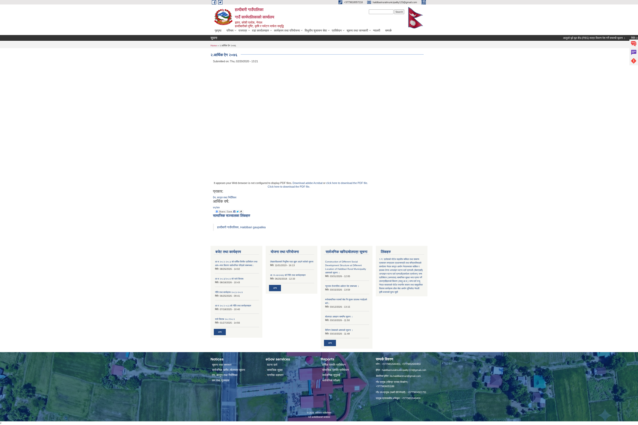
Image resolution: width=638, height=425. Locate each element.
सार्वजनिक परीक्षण (331, 380)
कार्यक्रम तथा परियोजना (287, 30)
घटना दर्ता (272, 364)
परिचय (229, 30)
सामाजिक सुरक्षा (275, 370)
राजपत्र (242, 30)
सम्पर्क (388, 30)
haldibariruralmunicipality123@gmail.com (404, 370)
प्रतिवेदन (337, 30)
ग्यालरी (376, 30)
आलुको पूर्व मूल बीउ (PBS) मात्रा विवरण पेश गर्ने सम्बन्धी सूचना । (576, 38)
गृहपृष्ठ (218, 30)
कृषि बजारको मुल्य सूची (388, 292)
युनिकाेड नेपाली (413, 288)
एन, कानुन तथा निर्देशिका (225, 375)
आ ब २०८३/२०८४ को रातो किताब (229, 278)
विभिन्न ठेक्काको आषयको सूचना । (339, 330)
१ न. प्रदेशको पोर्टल (387, 259)
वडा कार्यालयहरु (260, 30)
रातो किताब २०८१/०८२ (225, 319)
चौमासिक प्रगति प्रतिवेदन (335, 370)
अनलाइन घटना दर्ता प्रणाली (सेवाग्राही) (406, 270)
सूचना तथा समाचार (221, 364)
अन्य (220, 332)
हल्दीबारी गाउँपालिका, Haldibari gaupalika (241, 227)
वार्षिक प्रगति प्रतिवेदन (334, 364)
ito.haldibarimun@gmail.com (405, 376)
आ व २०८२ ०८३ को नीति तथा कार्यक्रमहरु (233, 305)
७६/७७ (216, 207)
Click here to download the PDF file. (289, 186)
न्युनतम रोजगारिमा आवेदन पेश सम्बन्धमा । (342, 286)
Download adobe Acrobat (308, 183)
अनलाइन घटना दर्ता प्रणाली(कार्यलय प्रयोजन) (398, 273)
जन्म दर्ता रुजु (414, 281)
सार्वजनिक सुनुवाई (331, 375)
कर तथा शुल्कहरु (220, 380)
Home (214, 45)
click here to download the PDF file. (347, 183)
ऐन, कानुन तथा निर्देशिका (224, 197)
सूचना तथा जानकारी (357, 30)
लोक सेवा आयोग (399, 288)
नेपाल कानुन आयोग (394, 266)
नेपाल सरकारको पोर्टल (388, 284)
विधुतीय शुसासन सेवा (316, 30)
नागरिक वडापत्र (275, 375)
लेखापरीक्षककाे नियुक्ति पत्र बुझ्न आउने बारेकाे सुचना (291, 261)
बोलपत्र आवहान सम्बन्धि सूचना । (339, 316)
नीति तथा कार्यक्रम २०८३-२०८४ (229, 292)
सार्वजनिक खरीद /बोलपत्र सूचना (228, 370)
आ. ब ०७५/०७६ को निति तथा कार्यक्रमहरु (288, 275)
